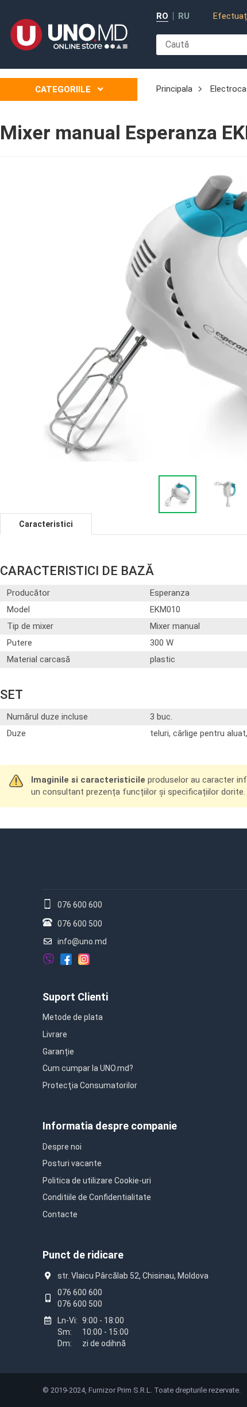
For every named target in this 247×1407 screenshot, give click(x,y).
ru (184, 16)
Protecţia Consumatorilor (90, 1085)
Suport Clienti (75, 997)
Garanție (58, 1051)
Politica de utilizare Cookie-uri (97, 1180)
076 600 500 (79, 923)
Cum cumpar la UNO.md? (88, 1068)
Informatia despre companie (110, 1126)
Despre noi (62, 1146)
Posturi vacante (72, 1163)
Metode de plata (73, 1017)
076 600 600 (79, 904)
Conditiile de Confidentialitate (97, 1197)
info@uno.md (82, 941)
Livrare (55, 1034)
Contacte (60, 1214)
